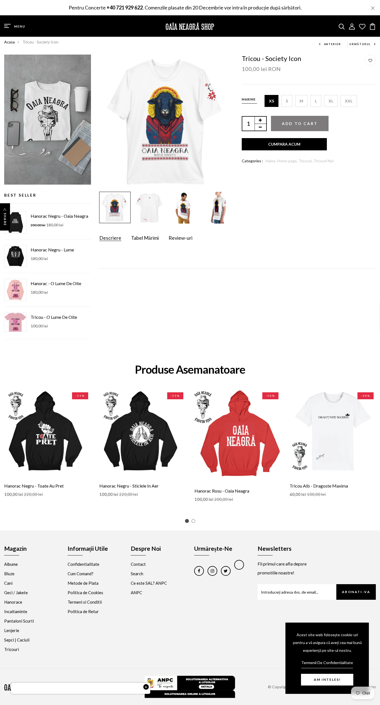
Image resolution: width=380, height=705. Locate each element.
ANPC (136, 592)
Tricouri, (306, 160)
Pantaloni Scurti (19, 620)
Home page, (287, 160)
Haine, (271, 160)
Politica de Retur (83, 611)
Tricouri (11, 649)
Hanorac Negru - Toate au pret (34, 485)
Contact (138, 564)
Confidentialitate (83, 564)
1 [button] (188, 522)
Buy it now (284, 144)
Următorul (360, 44)
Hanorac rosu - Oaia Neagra (221, 490)
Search (137, 573)
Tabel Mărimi (145, 238)
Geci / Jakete (16, 592)
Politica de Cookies (85, 592)
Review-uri (181, 238)
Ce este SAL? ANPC (149, 583)
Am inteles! (327, 679)
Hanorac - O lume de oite (56, 283)
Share (5, 219)
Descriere (110, 238)
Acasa (9, 42)
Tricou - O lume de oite (54, 317)
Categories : (252, 160)
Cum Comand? (80, 573)
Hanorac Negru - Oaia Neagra (59, 216)
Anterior (332, 44)
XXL (348, 101)
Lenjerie (11, 630)
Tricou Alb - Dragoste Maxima (319, 485)
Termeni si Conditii (85, 601)
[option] (166, 122)
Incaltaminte (15, 611)
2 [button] (194, 522)
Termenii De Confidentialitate (327, 662)
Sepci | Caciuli (16, 639)
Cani (8, 583)
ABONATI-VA (356, 592)
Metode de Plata (83, 583)
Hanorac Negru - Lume (52, 249)
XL (331, 101)
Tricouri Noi (324, 160)
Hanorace (13, 601)
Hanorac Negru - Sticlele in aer (129, 485)
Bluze (9, 573)
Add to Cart (300, 123)
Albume (11, 564)
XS (271, 101)
